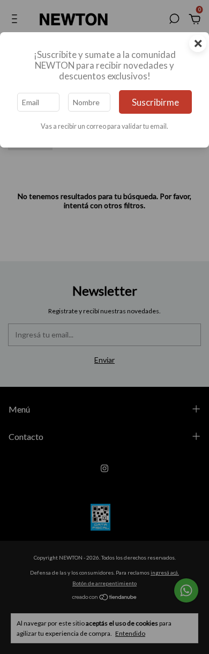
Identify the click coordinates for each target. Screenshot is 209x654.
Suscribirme (155, 102)
